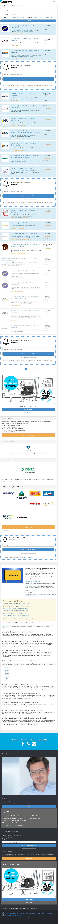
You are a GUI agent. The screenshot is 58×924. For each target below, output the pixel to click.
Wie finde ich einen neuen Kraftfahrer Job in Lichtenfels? (15, 612)
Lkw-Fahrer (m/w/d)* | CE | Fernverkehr (23, 271)
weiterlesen (15, 481)
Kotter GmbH (13, 320)
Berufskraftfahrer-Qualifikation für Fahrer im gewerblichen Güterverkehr (20, 816)
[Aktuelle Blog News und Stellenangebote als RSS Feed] (28, 744)
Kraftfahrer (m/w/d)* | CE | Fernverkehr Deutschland (23, 119)
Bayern (46, 27)
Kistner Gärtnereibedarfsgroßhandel (18, 253)
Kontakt (4, 915)
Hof (26, 595)
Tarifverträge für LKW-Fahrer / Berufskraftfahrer (14, 820)
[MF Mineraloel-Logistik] (21, 495)
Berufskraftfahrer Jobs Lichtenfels (32, 586)
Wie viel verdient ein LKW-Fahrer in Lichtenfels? (13, 605)
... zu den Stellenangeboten (36, 706)
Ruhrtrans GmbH (14, 100)
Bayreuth (44, 594)
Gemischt (42, 17)
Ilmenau (33, 595)
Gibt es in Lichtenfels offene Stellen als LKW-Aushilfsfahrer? (15, 613)
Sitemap (15, 915)
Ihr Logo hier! (28, 527)
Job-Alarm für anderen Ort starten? (28, 82)
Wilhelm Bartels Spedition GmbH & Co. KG (20, 217)
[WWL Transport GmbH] (5, 170)
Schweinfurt (53, 594)
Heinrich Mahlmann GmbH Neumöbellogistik (20, 239)
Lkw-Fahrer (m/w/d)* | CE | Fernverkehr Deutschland (23, 26)
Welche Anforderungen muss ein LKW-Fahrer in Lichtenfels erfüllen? (17, 606)
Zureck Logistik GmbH (15, 113)
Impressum (25, 913)
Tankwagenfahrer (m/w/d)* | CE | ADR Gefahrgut (23, 94)
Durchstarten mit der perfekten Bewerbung (13, 825)
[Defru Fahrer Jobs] (35, 493)
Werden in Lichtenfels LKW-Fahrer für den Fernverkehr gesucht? (16, 615)
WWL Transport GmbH (15, 175)
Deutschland (47, 51)
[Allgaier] (48, 493)
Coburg (29, 595)
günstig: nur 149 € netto (10, 432)
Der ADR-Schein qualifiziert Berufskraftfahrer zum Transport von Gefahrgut (21, 818)
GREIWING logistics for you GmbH (18, 58)
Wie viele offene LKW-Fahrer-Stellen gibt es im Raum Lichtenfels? (17, 603)
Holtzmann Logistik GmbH (16, 162)
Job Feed (20, 915)
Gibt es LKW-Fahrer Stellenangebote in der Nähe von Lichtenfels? (17, 610)
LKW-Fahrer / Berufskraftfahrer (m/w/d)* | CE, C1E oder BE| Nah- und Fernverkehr (20, 259)
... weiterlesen (20, 637)
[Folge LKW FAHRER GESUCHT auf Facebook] (23, 744)
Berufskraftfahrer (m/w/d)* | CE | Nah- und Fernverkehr (24, 39)
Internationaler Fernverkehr (32, 17)
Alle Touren (48, 17)
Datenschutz (48, 913)
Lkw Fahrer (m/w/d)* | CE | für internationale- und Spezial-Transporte (25, 297)
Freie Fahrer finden (28, 412)
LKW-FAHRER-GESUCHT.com (10, 689)
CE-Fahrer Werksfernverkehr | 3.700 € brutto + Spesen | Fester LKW (25, 245)
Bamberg (40, 594)
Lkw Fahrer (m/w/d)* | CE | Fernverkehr (23, 168)
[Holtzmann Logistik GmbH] (5, 158)
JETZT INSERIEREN (28, 435)
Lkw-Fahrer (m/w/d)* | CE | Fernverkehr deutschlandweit (23, 144)
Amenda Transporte (15, 45)
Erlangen (35, 594)
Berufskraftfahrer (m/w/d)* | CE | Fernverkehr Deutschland (25, 311)
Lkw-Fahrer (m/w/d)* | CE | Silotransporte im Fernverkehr (25, 51)
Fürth (31, 594)
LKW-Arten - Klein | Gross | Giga (10, 822)
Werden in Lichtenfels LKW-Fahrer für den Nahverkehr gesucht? (16, 617)
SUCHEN (29, 20)
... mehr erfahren (36, 646)
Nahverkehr (13, 17)
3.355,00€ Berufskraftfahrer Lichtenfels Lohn (38, 580)
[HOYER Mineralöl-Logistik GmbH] (35, 503)
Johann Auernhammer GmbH (17, 33)
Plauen (48, 594)
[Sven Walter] (48, 503)
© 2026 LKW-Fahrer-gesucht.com (13, 913)
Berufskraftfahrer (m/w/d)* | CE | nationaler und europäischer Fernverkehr (25, 156)
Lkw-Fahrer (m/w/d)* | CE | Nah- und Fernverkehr (23, 283)
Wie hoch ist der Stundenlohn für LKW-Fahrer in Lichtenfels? (15, 608)
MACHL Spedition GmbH (16, 305)
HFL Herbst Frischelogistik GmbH (18, 125)
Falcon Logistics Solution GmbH (17, 228)
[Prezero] (8, 517)
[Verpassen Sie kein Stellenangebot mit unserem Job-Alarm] (34, 744)
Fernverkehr (21, 17)
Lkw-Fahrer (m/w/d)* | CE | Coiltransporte (24, 223)
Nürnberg (27, 594)
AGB (43, 913)
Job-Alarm (9, 915)
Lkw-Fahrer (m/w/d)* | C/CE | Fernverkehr (24, 234)
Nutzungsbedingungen (35, 913)
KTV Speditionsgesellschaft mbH (17, 138)
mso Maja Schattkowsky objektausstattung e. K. (11, 265)
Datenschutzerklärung (28, 87)
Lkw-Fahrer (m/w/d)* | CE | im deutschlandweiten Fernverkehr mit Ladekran (25, 131)
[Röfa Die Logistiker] (21, 517)
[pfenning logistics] (8, 493)
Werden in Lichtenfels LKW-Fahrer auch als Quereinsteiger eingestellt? (18, 618)
